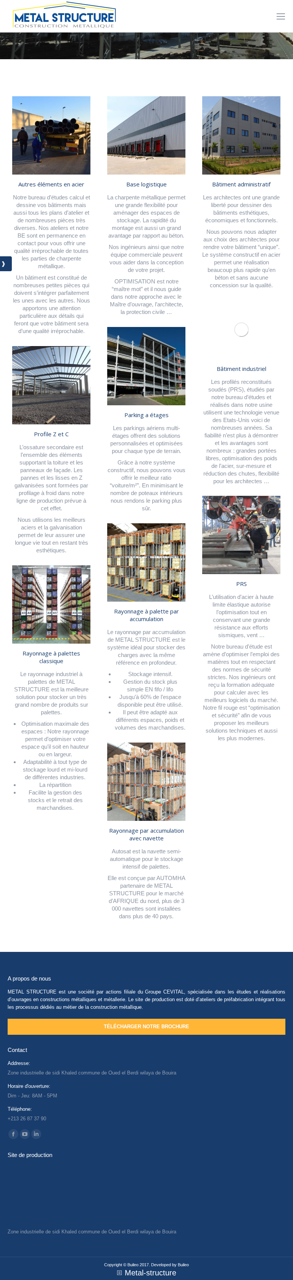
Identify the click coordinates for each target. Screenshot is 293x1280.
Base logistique (146, 184)
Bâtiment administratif (241, 184)
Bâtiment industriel (241, 368)
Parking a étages (146, 415)
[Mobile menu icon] (280, 16)
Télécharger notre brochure (146, 1026)
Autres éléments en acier (51, 184)
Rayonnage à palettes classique (51, 657)
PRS (241, 583)
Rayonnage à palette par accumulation (146, 615)
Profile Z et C (51, 434)
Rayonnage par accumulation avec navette (146, 834)
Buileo (183, 1264)
